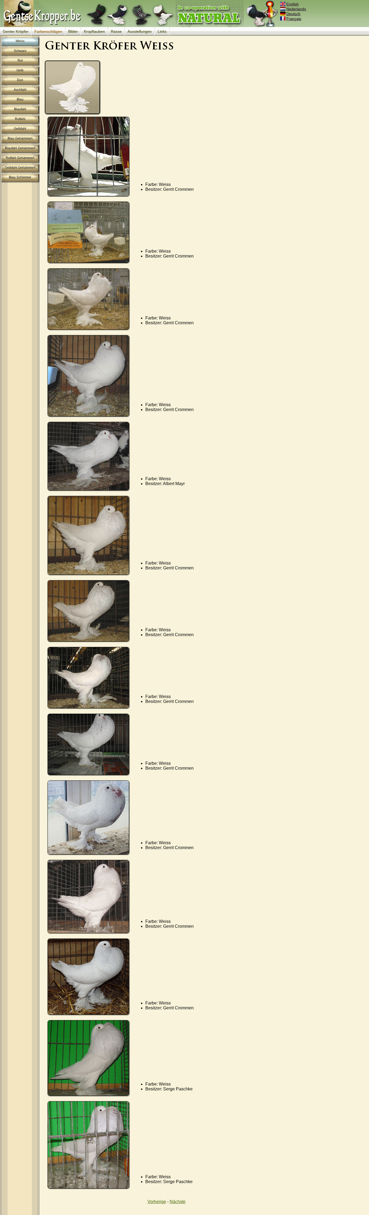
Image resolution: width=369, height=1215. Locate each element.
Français (293, 18)
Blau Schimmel (20, 177)
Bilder (73, 31)
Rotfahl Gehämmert (20, 158)
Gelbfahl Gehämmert (20, 167)
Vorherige (156, 1201)
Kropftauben (94, 31)
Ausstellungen (140, 31)
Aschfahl (20, 90)
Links (161, 31)
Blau (20, 99)
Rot (20, 60)
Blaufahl (20, 109)
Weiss (20, 41)
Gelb (20, 70)
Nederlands (296, 9)
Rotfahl (20, 119)
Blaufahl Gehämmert (20, 148)
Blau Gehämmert (20, 138)
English (292, 4)
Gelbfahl (20, 129)
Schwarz (20, 51)
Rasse (116, 31)
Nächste (178, 1201)
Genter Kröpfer (15, 31)
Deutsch (293, 14)
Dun (20, 80)
